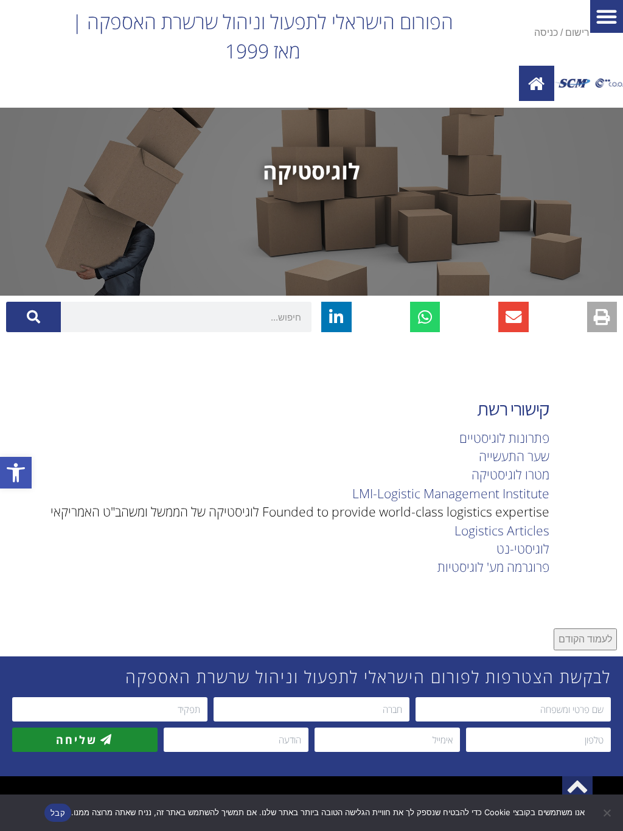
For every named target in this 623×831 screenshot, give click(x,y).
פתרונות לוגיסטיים (504, 438)
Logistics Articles (501, 530)
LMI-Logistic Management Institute (450, 493)
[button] (16, 473)
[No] (608, 813)
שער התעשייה (514, 456)
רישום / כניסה (562, 32)
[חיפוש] (33, 317)
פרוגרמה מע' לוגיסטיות (493, 566)
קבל (57, 813)
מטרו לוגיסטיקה (510, 474)
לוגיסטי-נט (522, 548)
